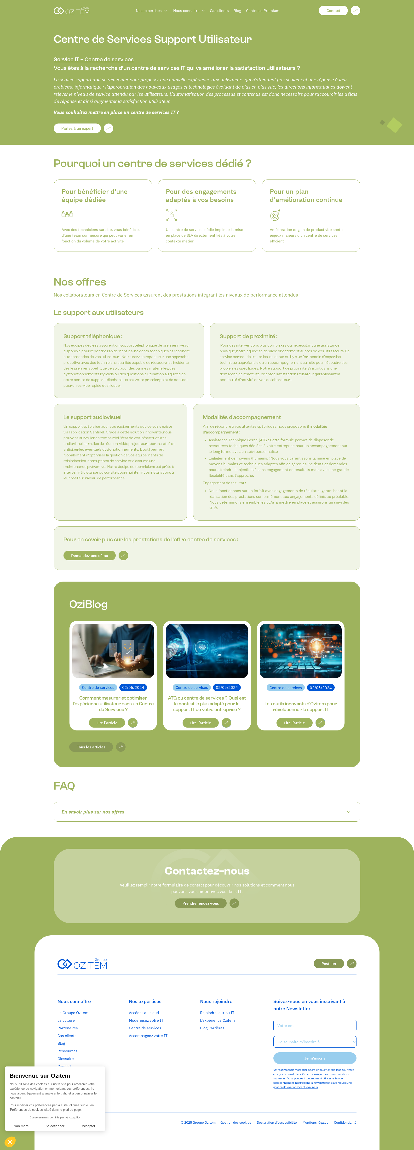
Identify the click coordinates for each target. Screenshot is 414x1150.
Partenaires (68, 1028)
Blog (237, 10)
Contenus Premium (262, 10)
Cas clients (219, 10)
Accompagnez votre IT (148, 1035)
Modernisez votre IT (146, 1020)
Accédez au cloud (144, 1012)
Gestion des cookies (235, 1122)
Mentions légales (315, 1122)
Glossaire (66, 1058)
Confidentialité (345, 1122)
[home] (91, 10)
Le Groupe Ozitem (73, 1012)
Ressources (68, 1051)
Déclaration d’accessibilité (277, 1122)
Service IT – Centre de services (94, 59)
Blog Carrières (212, 1028)
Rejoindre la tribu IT (217, 1012)
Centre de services (145, 1028)
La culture (66, 1020)
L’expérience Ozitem (217, 1020)
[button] (151, 10)
